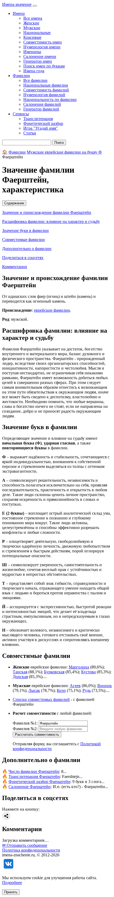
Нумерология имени (41, 47)
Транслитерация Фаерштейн (34, 776)
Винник (104, 685)
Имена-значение (17, 4)
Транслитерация (38, 118)
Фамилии (17, 152)
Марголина (79, 667)
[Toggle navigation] (35, 6)
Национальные (37, 32)
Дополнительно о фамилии (26, 248)
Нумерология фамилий (44, 94)
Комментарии (14, 266)
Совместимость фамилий (46, 90)
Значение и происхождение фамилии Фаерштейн (46, 212)
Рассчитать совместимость (37, 735)
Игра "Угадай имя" (40, 128)
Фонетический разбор (43, 123)
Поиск (59, 143)
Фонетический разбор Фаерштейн (39, 781)
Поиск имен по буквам (44, 66)
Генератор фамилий (41, 109)
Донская (20, 676)
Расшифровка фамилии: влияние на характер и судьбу (51, 221)
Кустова (88, 672)
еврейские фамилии (52, 310)
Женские (31, 23)
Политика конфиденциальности (31, 850)
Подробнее (12, 882)
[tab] (57, 203)
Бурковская (54, 672)
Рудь (86, 690)
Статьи (29, 133)
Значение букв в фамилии (25, 230)
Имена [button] (19, 13)
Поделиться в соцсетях (22, 257)
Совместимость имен (42, 42)
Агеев (75, 685)
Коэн (61, 690)
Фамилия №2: (25, 728)
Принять (10, 892)
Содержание (14, 203)
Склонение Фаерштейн (29, 786)
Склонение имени (39, 56)
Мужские (31, 28)
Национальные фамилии (45, 85)
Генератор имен (37, 61)
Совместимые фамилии (23, 239)
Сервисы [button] (21, 114)
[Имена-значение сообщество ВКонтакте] (8, 868)
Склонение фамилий (42, 104)
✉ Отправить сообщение (24, 845)
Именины (32, 51)
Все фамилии (35, 80)
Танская (20, 672)
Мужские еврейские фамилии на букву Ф (64, 152)
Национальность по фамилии (50, 99)
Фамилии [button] (21, 75)
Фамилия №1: (25, 723)
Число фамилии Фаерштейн (33, 771)
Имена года (33, 71)
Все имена (32, 18)
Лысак (34, 690)
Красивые (32, 37)
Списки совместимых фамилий (41, 699)
